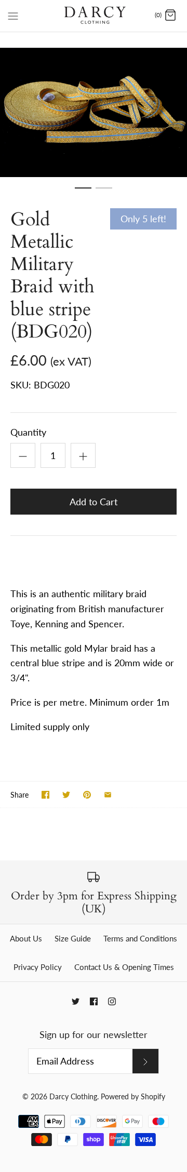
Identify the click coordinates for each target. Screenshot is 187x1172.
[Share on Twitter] (66, 795)
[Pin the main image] (87, 795)
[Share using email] (108, 795)
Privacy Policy (38, 967)
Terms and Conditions (140, 938)
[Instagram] (112, 1001)
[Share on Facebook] (45, 795)
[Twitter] (75, 1001)
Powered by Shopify (133, 1096)
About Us (26, 938)
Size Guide (73, 938)
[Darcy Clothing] (94, 15)
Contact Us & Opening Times (124, 967)
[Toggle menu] (13, 15)
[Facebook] (94, 1001)
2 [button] (104, 192)
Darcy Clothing (73, 1096)
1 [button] (83, 192)
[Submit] (145, 1061)
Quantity (28, 432)
